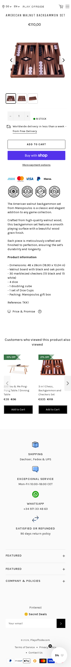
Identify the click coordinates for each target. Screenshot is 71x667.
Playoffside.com (40, 640)
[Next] (63, 60)
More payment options (36, 165)
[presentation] (7, 383)
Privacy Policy (47, 647)
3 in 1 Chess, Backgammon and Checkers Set (49, 390)
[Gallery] (37, 66)
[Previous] (11, 60)
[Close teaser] (50, 646)
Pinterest (35, 607)
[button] (16, 6)
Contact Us (36, 652)
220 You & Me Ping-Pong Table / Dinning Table (16, 390)
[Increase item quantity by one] (27, 116)
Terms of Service (25, 647)
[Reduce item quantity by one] (10, 116)
